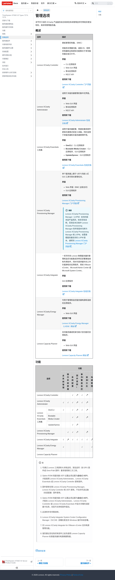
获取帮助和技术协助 (9, 76)
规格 (3, 34)
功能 (3, 30)
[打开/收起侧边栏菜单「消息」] (31, 62)
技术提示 (5, 66)
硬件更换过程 (7, 55)
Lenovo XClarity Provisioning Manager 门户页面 (76, 243)
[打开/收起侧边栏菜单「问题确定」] (31, 59)
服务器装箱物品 (7, 24)
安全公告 (5, 69)
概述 (99, 11)
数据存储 (34, 3)
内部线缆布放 (7, 44)
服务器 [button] (24, 3)
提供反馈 (41, 551)
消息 (3, 62)
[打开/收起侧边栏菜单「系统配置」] (31, 51)
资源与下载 (6, 20)
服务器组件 (6, 41)
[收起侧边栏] (17, 567)
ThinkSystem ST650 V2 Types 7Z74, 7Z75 (15, 16)
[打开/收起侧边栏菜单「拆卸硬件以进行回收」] (31, 72)
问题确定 (5, 59)
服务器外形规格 (7, 27)
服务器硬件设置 (7, 48)
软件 (43, 3)
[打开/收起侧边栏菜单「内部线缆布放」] (31, 44)
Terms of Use (78, 575)
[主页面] (37, 10)
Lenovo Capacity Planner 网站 (74, 355)
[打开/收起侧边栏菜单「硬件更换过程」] (31, 55)
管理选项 (5, 37)
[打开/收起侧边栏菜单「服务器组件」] (31, 41)
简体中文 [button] (80, 3)
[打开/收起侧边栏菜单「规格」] (31, 34)
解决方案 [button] (50, 3)
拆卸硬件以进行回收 (9, 72)
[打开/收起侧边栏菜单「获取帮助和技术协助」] (31, 76)
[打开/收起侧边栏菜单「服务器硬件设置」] (31, 48)
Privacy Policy (65, 575)
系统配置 (5, 51)
